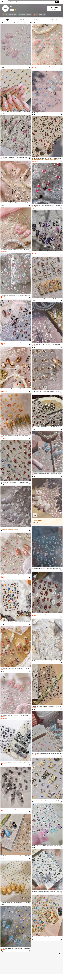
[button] (2, 2)
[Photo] (4, 14)
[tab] (7, 19)
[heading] (27, 7)
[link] (5, 8)
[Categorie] (5, 2)
